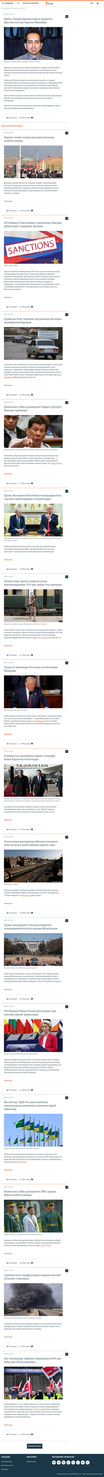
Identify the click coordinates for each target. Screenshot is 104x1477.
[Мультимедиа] (98, 3)
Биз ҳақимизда (6, 1462)
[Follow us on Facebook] (64, 1462)
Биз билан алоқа (7, 1465)
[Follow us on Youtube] (54, 1462)
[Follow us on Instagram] (68, 1462)
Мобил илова (31, 1462)
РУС (91, 3)
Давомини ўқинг (34, 1446)
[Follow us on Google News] (83, 1462)
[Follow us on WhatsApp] (73, 1462)
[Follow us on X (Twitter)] (78, 1462)
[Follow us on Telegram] (59, 1462)
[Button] (11, 118)
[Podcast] (88, 1462)
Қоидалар (4, 1469)
